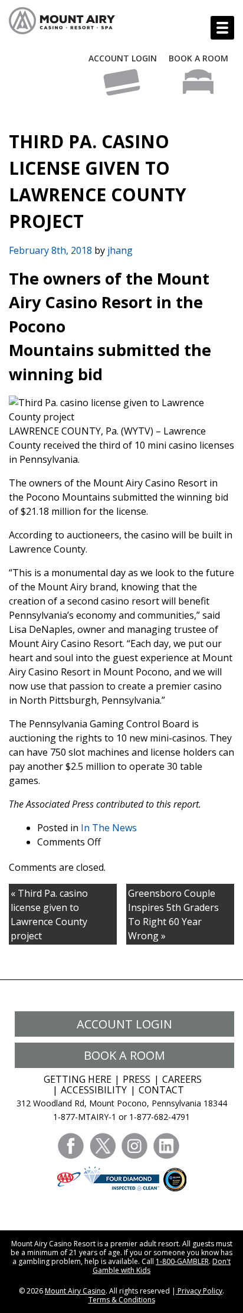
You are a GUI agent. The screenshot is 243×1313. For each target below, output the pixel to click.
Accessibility (94, 1089)
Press (136, 1079)
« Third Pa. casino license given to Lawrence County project (49, 914)
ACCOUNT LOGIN (122, 58)
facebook (71, 1146)
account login (124, 1024)
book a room (124, 1055)
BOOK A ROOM (198, 58)
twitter (103, 1146)
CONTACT (161, 1089)
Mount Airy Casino (75, 1291)
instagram (134, 1146)
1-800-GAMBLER (182, 1261)
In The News (109, 827)
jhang (120, 250)
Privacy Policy (199, 1291)
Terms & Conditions (121, 1300)
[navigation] (222, 28)
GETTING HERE (77, 1079)
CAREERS (182, 1079)
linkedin (166, 1146)
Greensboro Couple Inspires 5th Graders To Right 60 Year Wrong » (173, 914)
